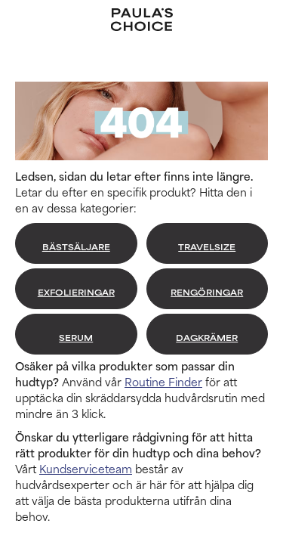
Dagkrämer (207, 337)
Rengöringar (207, 292)
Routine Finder (163, 381)
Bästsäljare (76, 246)
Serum (76, 337)
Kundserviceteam (85, 468)
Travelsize (206, 246)
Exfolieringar (76, 292)
